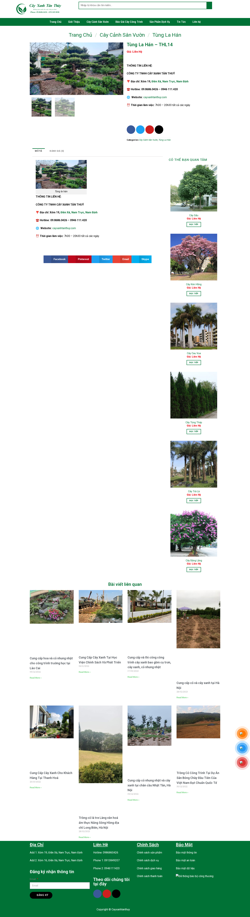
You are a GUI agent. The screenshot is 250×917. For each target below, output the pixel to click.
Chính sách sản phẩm (149, 852)
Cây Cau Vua (194, 353)
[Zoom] (34, 91)
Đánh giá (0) (57, 151)
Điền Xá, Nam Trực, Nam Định (170, 81)
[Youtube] (149, 129)
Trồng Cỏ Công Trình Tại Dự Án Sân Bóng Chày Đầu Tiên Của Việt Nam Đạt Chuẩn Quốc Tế (198, 778)
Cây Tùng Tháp (194, 422)
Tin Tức (181, 21)
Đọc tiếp (193, 224)
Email (33, 879)
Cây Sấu (193, 215)
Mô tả (38, 151)
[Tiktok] (159, 129)
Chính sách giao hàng (149, 868)
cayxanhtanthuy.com (155, 97)
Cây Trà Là (194, 491)
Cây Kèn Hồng (194, 284)
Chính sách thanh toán (149, 876)
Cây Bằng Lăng (194, 560)
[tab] (38, 151)
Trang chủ (80, 35)
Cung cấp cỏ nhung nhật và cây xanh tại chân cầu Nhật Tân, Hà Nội (149, 785)
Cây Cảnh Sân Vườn (98, 21)
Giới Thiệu (74, 21)
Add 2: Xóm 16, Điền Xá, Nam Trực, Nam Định (56, 860)
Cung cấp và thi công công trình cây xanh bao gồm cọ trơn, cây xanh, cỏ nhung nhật (149, 662)
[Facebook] (131, 129)
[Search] (209, 5)
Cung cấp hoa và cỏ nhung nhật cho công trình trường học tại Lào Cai (51, 663)
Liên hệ (197, 21)
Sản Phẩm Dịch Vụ (159, 21)
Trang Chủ (55, 21)
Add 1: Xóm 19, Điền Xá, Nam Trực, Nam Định (56, 852)
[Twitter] (140, 129)
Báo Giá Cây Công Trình (129, 21)
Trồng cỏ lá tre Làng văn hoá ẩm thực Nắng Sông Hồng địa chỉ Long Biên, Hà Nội (99, 822)
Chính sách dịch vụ (148, 860)
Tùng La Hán (166, 35)
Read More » (35, 678)
